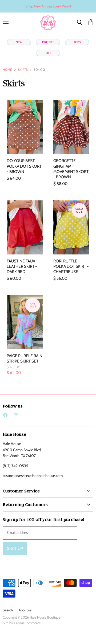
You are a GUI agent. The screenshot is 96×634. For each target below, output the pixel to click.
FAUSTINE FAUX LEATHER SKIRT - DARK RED (22, 266)
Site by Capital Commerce (22, 623)
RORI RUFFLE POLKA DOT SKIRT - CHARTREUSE (71, 266)
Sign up (15, 548)
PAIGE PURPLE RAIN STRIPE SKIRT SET (24, 358)
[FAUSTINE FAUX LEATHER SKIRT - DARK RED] (25, 227)
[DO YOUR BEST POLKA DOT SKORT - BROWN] (25, 127)
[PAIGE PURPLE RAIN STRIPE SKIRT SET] (25, 322)
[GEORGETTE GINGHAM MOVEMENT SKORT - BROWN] (71, 127)
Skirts (23, 70)
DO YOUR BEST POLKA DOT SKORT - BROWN (24, 166)
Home (7, 70)
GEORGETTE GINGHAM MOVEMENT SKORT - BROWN (71, 168)
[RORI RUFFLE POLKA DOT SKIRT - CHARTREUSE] (71, 227)
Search (8, 610)
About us (25, 610)
